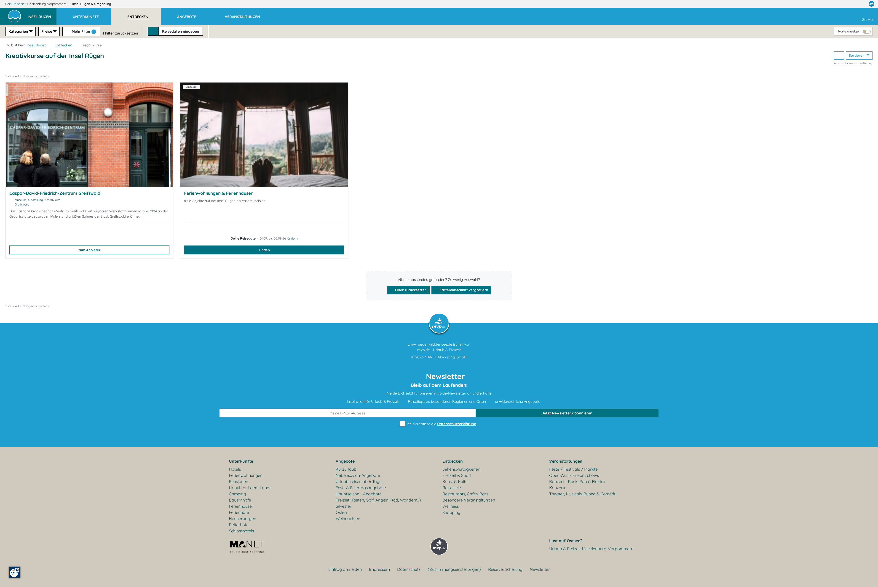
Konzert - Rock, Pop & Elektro (577, 481)
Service (868, 19)
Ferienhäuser (241, 506)
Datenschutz (408, 569)
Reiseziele (451, 487)
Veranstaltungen (565, 461)
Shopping (451, 512)
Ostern (342, 512)
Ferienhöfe (239, 512)
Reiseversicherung (505, 569)
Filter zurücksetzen (410, 290)
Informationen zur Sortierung (853, 63)
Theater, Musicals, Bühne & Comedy (582, 493)
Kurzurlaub (346, 469)
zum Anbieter (89, 250)
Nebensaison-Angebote (358, 475)
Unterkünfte (241, 461)
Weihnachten (348, 518)
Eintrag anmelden (345, 569)
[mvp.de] (871, 4)
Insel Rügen (91, 4)
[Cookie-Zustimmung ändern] (14, 572)
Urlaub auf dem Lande (250, 487)
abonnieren (567, 413)
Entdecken (63, 45)
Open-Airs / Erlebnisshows (574, 475)
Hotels (235, 469)
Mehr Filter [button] (82, 31)
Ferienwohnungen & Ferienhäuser (218, 193)
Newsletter (540, 569)
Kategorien (18, 31)
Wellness (450, 506)
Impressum (379, 569)
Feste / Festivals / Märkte (573, 469)
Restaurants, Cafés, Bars (465, 493)
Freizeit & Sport (456, 475)
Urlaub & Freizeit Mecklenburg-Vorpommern (591, 548)
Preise (46, 31)
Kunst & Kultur (455, 481)
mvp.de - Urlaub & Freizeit (439, 349)
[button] (42, 14)
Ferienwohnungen (245, 475)
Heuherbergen (242, 518)
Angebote (345, 461)
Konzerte (557, 487)
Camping (237, 493)
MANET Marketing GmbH (446, 357)
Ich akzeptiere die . (441, 424)
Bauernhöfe (240, 500)
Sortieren (857, 55)
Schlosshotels (241, 531)
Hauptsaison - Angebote (359, 493)
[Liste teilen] (839, 55)
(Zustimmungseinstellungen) (454, 569)
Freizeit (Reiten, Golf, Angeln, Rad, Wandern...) (378, 500)
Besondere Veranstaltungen (468, 500)
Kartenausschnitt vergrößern (463, 290)
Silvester (343, 506)
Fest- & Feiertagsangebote (361, 487)
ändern (292, 238)
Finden (264, 250)
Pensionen (238, 481)
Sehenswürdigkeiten (461, 469)
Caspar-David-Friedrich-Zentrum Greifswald (54, 193)
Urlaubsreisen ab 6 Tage (359, 481)
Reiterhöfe (239, 524)
